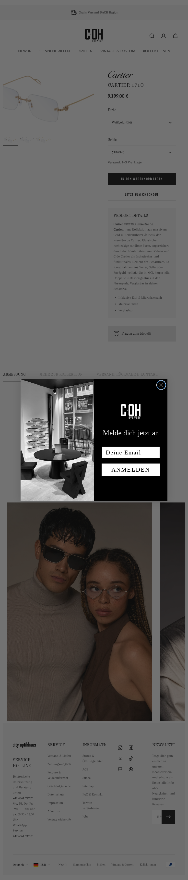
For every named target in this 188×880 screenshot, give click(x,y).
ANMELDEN (130, 469)
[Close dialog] (161, 385)
